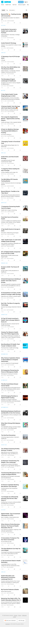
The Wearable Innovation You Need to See (10, 18)
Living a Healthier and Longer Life (9, 172)
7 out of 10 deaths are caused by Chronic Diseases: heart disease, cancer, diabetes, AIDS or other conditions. (11, 221)
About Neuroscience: (6, 591)
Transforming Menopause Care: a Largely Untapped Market (11, 473)
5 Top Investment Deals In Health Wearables (11, 561)
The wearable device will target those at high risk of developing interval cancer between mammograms (10, 388)
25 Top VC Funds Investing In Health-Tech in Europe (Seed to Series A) (10, 320)
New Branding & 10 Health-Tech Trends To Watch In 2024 (10, 345)
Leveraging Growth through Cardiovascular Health (8, 161)
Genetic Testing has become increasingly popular (11, 183)
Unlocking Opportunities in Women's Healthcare (10, 437)
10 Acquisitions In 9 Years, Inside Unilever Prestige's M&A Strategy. (11, 293)
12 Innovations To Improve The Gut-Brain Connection (10, 538)
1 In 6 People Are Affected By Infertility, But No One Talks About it (9, 498)
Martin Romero (10, 20)
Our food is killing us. (6, 134)
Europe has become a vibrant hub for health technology (10, 324)
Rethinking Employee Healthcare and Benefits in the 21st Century (10, 412)
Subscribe (21, 2)
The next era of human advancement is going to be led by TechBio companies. (10, 195)
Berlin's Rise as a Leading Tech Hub (9, 110)
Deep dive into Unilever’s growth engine (11, 296)
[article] (14, 18)
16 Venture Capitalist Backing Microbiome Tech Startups (10, 485)
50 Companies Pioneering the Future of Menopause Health (10, 371)
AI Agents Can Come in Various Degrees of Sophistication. (10, 83)
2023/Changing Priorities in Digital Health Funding (9, 396)
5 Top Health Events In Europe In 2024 (10, 230)
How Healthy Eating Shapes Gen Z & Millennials (10, 145)
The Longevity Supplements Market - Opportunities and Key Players (10, 118)
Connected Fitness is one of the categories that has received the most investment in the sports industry (10, 564)
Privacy (15, 615)
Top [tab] (7, 10)
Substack (7, 624)
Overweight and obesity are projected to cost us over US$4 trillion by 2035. (11, 552)
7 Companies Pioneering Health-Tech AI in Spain (10, 207)
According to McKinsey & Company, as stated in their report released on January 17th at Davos (11, 336)
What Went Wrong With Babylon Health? (10, 424)
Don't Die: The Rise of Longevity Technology (10, 304)
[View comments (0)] (8, 39)
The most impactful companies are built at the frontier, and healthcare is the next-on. (11, 285)
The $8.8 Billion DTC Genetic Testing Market (9, 180)
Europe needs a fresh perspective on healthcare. (10, 271)
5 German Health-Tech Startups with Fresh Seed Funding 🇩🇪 (10, 107)
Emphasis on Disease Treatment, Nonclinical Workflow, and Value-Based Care (10, 400)
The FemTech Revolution (8, 435)
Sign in (26, 2)
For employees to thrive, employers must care (11, 415)
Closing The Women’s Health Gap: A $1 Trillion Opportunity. (10, 333)
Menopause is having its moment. (9, 374)
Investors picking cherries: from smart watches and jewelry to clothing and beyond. (10, 581)
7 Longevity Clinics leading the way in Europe (10, 169)
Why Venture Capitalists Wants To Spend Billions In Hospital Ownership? (10, 359)
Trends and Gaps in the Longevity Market (11, 122)
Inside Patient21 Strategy (8, 43)
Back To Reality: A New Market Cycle (10, 517)
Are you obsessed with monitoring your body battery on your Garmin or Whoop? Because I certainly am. (11, 602)
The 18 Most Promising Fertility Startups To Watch (10, 449)
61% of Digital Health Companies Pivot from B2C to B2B (10, 252)
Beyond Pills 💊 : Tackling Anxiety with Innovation (11, 15)
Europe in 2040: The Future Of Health (10, 267)
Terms (19, 615)
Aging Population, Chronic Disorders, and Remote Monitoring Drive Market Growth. (10, 98)
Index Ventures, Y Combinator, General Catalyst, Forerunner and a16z (10, 71)
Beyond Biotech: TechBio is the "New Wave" (10, 192)
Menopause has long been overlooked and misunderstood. (10, 477)
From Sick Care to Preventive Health (9, 218)
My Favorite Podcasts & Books (10, 589)
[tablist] (8, 10)
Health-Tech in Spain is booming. (9, 210)
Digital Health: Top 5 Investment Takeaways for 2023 (10, 514)
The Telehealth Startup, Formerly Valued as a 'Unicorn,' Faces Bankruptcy (10, 427)
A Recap (3, 60)
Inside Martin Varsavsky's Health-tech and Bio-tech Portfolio (9, 31)
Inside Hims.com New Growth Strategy (10, 157)
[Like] (2, 23)
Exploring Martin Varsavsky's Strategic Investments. (10, 35)
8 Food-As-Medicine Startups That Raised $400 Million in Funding (10, 131)
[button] (2, 4)
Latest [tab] (3, 10)
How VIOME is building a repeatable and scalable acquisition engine (11, 244)
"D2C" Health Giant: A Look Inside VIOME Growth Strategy (11, 240)
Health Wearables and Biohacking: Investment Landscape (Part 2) (8, 577)
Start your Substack (11, 620)
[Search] (26, 10)
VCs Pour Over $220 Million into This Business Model (10, 68)
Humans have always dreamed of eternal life (11, 307)
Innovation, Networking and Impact (9, 232)
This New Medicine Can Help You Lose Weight (11, 549)
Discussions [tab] (12, 10)
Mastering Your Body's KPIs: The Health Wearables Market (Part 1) (11, 599)
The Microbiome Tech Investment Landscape (9, 489)
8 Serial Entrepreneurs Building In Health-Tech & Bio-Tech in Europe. (11, 280)
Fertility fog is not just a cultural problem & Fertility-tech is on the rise (11, 502)
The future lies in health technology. (9, 347)
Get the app (21, 620)
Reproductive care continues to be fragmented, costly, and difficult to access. (9, 453)
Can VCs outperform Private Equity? (9, 363)
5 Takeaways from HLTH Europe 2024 (10, 57)
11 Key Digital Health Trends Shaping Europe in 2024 (9, 95)
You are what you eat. (6, 541)
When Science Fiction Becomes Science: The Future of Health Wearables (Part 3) (10, 526)
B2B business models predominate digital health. (9, 256)
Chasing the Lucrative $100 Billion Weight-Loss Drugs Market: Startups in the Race (10, 465)
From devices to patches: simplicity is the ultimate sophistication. (11, 530)
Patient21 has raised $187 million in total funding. (11, 45)
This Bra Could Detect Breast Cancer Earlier (9, 384)
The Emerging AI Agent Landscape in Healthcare (8, 80)
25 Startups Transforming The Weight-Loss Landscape (10, 461)
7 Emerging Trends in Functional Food (10, 142)
